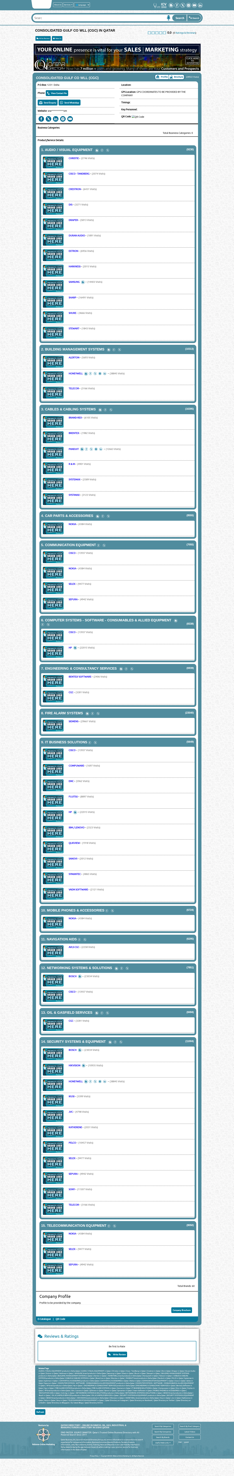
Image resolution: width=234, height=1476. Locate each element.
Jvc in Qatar (176, 1398)
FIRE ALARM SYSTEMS (64, 713)
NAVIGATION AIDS (62, 939)
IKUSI (72, 1096)
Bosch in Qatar (44, 1395)
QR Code (60, 1319)
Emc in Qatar (181, 1388)
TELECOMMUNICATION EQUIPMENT (76, 1225)
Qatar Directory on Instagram (116, 1400)
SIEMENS (73, 721)
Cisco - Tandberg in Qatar (136, 1371)
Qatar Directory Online (93, 1403)
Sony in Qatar (62, 1400)
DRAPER (73, 220)
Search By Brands (162, 1437)
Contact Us (190, 1437)
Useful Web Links (162, 1443)
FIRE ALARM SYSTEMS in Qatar (104, 1388)
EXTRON (73, 251)
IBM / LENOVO (76, 827)
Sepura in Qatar (50, 1383)
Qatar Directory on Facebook (140, 1400)
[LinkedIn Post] (105, 373)
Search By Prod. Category (190, 1426)
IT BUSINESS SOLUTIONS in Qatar (144, 1388)
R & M (72, 464)
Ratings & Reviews (185, 32)
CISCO (72, 553)
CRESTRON (75, 189)
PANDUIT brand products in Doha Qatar (141, 1378)
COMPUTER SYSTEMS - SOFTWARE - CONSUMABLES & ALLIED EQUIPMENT (108, 620)
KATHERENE (75, 1127)
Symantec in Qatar (125, 1390)
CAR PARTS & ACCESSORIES (69, 516)
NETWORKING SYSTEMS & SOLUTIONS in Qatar (143, 1393)
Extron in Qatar (52, 1373)
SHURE (72, 313)
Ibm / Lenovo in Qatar (79, 1390)
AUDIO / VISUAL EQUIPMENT (69, 150)
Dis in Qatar (166, 1371)
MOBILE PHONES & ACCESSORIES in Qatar (169, 1390)
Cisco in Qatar (180, 1381)
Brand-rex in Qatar (103, 1378)
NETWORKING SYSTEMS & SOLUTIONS (79, 968)
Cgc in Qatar (49, 1388)
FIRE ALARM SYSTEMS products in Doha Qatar (73, 1388)
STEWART (74, 328)
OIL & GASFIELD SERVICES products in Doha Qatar (70, 1395)
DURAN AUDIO (77, 235)
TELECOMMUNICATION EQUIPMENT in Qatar (86, 1400)
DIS (70, 204)
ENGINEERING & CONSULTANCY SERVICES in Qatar (155, 1385)
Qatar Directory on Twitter (164, 1400)
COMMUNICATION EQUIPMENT (70, 545)
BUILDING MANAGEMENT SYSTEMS (74, 349)
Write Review (44, 38)
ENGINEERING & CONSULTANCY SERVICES (81, 668)
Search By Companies (163, 1432)
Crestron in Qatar (154, 1371)
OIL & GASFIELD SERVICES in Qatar (105, 1395)
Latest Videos (189, 1432)
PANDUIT (74, 449)
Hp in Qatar (77, 1385)
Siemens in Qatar (124, 1388)
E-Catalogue (44, 1319)
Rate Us (58, 38)
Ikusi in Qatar (165, 1398)
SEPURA (73, 599)
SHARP (72, 297)
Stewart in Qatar (153, 1373)
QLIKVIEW (74, 843)
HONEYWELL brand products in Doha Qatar (124, 1376)
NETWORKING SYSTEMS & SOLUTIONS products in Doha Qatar (100, 1393)
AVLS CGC (74, 947)
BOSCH (73, 976)
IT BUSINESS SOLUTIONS (66, 742)
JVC (71, 1111)
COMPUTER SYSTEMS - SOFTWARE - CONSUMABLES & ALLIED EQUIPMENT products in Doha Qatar (96, 1383)
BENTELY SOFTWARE (80, 676)
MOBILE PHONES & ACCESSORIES (75, 910)
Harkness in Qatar (66, 1373)
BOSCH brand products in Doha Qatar (177, 1393)
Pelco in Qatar (49, 1400)
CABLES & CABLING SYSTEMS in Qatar (80, 1378)
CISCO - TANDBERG (79, 173)
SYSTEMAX (74, 479)
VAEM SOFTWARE (78, 889)
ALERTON (74, 357)
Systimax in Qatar (51, 1381)
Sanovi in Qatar (110, 1390)
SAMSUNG (74, 282)
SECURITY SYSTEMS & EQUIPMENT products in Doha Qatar (143, 1395)
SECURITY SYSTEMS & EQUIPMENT (76, 1041)
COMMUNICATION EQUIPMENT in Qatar (158, 1381)
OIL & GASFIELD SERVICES (69, 1012)
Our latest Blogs (76, 1403)
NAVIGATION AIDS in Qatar (49, 1393)
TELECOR (74, 388)
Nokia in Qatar (135, 1381)
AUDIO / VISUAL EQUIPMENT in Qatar (96, 1371)
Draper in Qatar (178, 1371)
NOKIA (72, 524)
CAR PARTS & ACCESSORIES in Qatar (114, 1381)
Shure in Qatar (140, 1373)
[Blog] (97, 150)
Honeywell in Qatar (150, 1376)
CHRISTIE (74, 158)
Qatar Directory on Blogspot (58, 1403)
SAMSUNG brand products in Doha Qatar (90, 1373)
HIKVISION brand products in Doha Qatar (93, 1398)
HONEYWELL (76, 373)
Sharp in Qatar (127, 1373)
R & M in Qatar (177, 1378)
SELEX (72, 584)
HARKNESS (75, 266)
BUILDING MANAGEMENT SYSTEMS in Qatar (75, 1376)
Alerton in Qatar (100, 1376)
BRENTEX (74, 433)
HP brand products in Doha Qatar (59, 1385)
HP (70, 647)
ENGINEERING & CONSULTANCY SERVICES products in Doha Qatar (109, 1385)
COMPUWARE (76, 765)
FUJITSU (73, 796)
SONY (72, 1189)
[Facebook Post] (102, 150)
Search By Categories (163, 1426)
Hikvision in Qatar (117, 1398)
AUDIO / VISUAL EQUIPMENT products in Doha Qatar (59, 1371)
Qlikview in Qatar (96, 1390)
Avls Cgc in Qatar (67, 1393)
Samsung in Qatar (114, 1373)
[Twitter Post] (107, 150)
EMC (71, 781)
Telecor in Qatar (165, 1376)
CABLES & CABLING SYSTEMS (70, 409)
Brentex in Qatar (117, 1378)
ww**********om (57, 110)
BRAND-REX (75, 417)
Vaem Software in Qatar (142, 1390)
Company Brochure (182, 1310)
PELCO (72, 1142)
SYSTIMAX (74, 495)
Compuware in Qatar (167, 1388)
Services (67, 5)
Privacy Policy (94, 1456)
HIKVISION (74, 1065)
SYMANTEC (75, 874)
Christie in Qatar (118, 1371)
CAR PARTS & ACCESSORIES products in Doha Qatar (79, 1381)
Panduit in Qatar (164, 1378)
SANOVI (73, 858)
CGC (71, 692)
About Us (57, 5)
